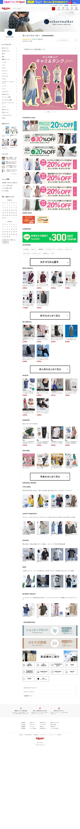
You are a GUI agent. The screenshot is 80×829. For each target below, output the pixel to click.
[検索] (53, 8)
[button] (74, 5)
